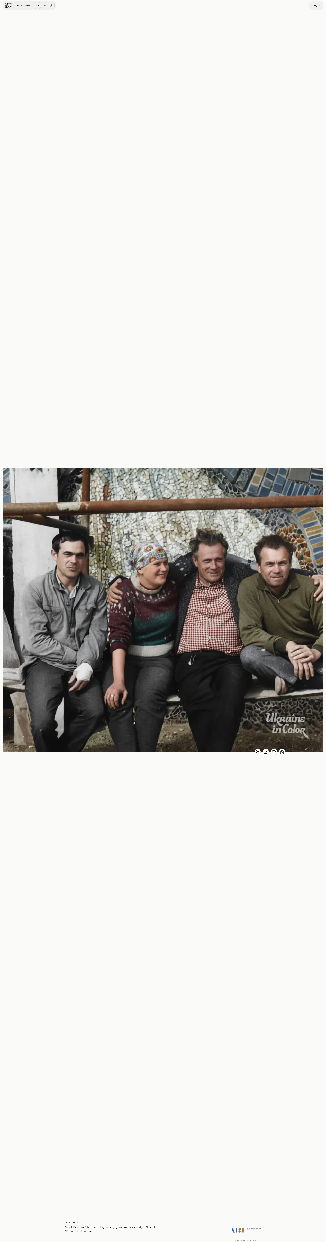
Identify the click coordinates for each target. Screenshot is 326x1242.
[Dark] (51, 5)
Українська (24, 5)
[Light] (44, 5)
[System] (37, 5)
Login (316, 5)
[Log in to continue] (274, 752)
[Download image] (266, 752)
